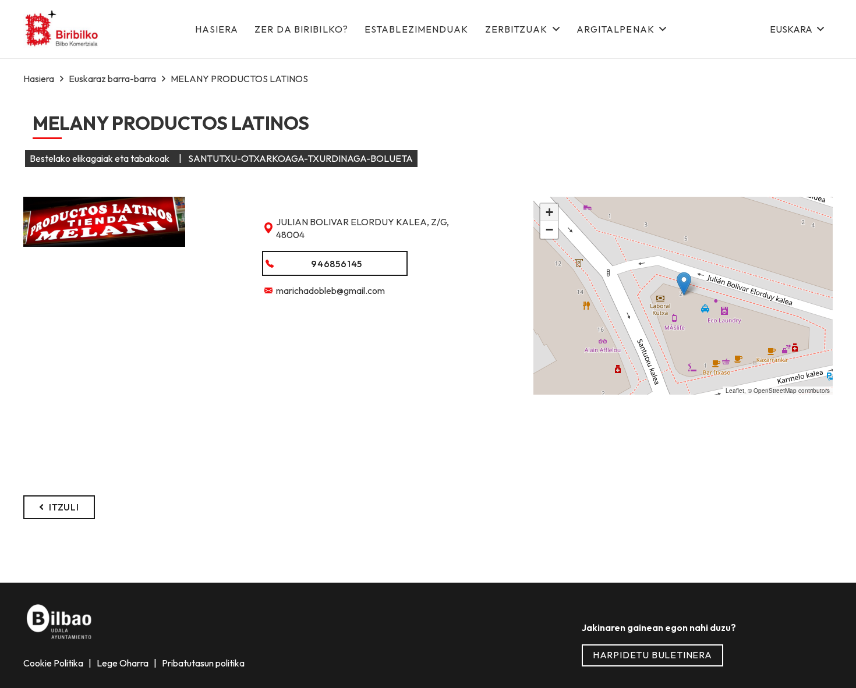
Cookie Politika (54, 663)
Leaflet (735, 390)
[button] (797, 29)
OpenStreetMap (775, 390)
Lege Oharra (123, 663)
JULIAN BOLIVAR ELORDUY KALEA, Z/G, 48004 (362, 228)
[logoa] (62, 29)
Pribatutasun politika (202, 663)
